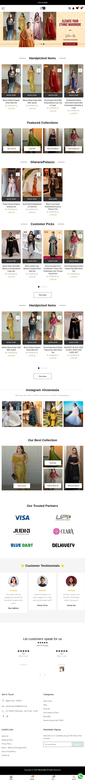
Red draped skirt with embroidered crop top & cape (53, 102)
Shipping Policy (7, 740)
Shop (45, 705)
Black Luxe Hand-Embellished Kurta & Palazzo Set (53, 206)
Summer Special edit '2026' (53, 720)
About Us (5, 736)
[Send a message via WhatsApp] (80, 776)
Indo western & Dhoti (51, 712)
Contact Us (5, 755)
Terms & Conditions (9, 751)
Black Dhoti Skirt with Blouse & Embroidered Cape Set (11, 268)
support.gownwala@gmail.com (16, 706)
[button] (40, 675)
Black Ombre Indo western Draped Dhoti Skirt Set (32, 268)
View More (42, 295)
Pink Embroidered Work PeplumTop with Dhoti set (73, 268)
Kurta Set (46, 709)
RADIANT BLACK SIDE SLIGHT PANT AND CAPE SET (73, 350)
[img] (42, 642)
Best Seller (47, 716)
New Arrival (47, 701)
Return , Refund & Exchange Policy (14, 747)
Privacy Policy (6, 744)
